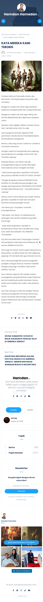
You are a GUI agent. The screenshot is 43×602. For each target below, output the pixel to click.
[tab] (13, 410)
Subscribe (21, 491)
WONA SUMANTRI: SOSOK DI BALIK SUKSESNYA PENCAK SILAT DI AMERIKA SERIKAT (21, 339)
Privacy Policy (21, 500)
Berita (12, 447)
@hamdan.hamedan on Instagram (21, 542)
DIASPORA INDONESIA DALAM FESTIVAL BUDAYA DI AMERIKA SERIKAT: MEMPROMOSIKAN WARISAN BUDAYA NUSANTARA (20, 360)
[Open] (11, 536)
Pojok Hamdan (29, 52)
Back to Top (23, 596)
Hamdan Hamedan (21, 14)
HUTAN (14, 418)
